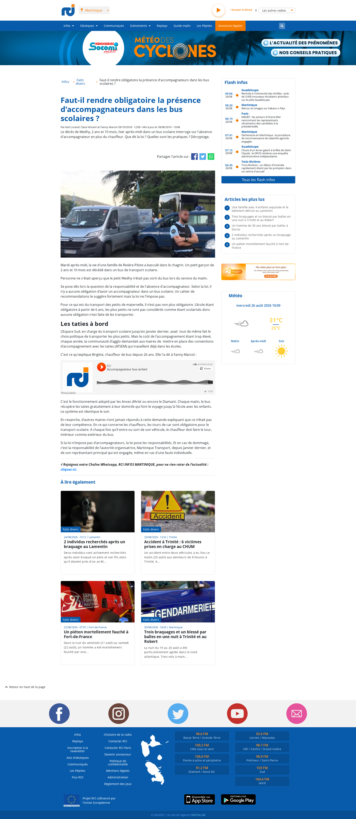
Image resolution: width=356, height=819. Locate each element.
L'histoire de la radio (118, 735)
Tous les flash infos (258, 179)
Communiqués (114, 26)
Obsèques (87, 26)
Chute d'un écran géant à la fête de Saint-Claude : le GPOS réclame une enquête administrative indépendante (266, 153)
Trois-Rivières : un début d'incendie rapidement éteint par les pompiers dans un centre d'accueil (266, 168)
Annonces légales (230, 26)
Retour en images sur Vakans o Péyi (263, 108)
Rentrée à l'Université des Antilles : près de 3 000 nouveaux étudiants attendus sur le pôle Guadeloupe (265, 96)
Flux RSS (77, 777)
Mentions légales (118, 771)
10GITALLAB (197, 815)
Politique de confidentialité (118, 762)
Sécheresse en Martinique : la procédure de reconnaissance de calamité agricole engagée (265, 138)
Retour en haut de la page (27, 687)
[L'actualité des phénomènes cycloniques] (301, 43)
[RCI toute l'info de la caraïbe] (68, 10)
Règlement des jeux (117, 784)
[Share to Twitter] (202, 156)
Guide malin (182, 26)
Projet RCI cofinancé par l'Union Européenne (99, 800)
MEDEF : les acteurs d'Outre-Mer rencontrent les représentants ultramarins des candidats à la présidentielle (261, 121)
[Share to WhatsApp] (211, 156)
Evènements (138, 26)
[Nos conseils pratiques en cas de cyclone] (306, 53)
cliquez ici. (69, 469)
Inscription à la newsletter (77, 749)
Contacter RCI (117, 741)
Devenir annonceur (117, 754)
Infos (67, 26)
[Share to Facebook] (194, 156)
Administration (118, 777)
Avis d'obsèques (78, 758)
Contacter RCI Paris (118, 748)
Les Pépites (204, 26)
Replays (162, 26)
